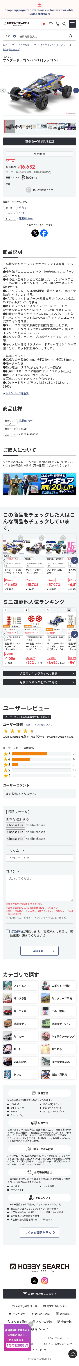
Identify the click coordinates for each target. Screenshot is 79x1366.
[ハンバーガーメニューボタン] (72, 24)
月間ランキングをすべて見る (39, 682)
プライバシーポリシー (58, 1338)
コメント (12, 871)
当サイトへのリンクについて (58, 1344)
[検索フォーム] (64, 24)
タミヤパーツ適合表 (17, 393)
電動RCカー (26, 218)
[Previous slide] (3, 90)
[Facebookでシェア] (44, 233)
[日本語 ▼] (44, 23)
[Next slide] (76, 90)
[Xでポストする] (35, 233)
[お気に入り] (51, 23)
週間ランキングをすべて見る (39, 673)
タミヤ (23, 207)
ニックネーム (16, 850)
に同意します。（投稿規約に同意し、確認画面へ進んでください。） (41, 933)
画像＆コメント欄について (39, 724)
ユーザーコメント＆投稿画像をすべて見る (26, 716)
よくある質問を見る (38, 1232)
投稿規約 (16, 931)
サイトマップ (39, 1350)
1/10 (21, 213)
